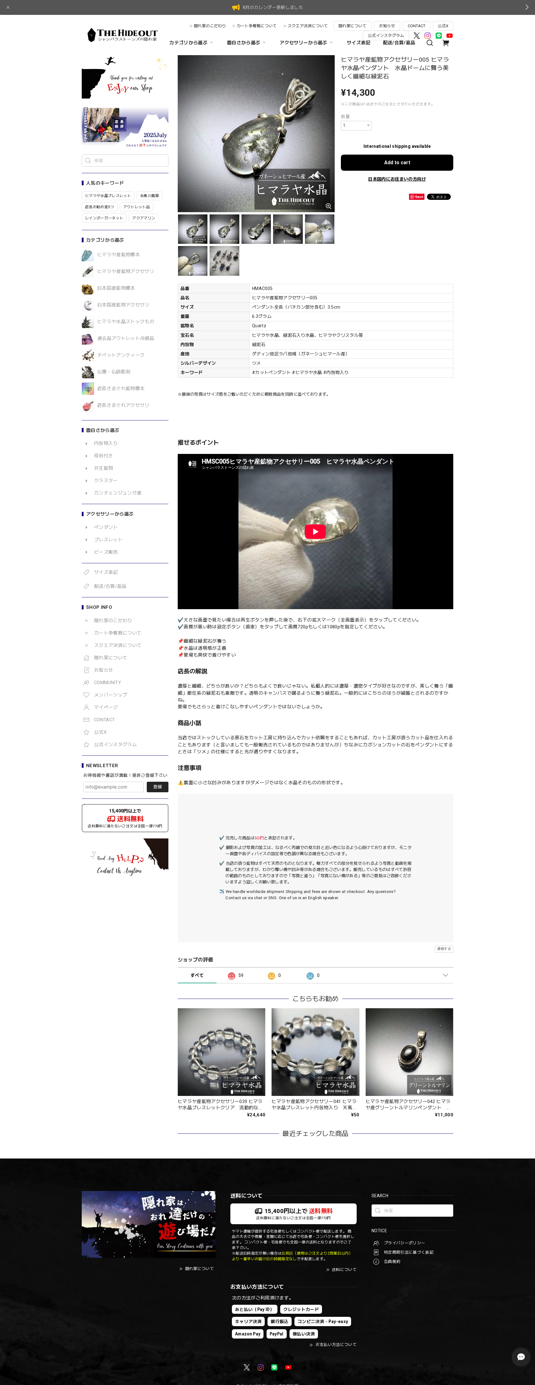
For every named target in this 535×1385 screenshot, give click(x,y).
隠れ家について (352, 26)
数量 (345, 116)
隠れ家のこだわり (210, 26)
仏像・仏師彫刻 (113, 372)
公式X (443, 26)
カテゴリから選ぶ (188, 43)
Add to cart (397, 162)
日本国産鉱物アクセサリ (123, 305)
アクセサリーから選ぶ (303, 43)
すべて (197, 975)
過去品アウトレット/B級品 (125, 338)
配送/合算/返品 (399, 43)
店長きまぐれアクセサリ (123, 405)
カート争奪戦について (257, 26)
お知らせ (387, 26)
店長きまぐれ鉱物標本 (121, 388)
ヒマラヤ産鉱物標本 (118, 254)
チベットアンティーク (121, 355)
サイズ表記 (359, 43)
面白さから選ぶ (243, 43)
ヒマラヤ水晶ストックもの (125, 321)
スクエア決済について (308, 26)
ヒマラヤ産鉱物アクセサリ (125, 271)
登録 (157, 786)
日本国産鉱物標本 (116, 288)
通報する (444, 949)
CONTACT (416, 26)
